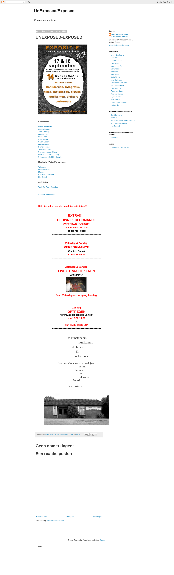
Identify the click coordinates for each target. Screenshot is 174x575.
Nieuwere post (41, 517)
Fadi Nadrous (116, 88)
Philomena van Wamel (119, 102)
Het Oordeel (115, 126)
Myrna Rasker (116, 97)
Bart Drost (114, 72)
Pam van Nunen (117, 94)
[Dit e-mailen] (85, 434)
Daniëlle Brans (44, 169)
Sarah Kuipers (43, 142)
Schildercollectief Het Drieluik (49, 157)
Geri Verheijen (43, 144)
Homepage (70, 517)
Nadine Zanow (43, 129)
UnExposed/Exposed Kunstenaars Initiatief (119, 36)
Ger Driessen (116, 69)
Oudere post (97, 517)
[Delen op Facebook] (93, 434)
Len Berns (114, 58)
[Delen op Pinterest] (96, 434)
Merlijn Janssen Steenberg (48, 154)
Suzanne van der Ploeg (47, 152)
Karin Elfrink (115, 77)
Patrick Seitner (44, 147)
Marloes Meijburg (117, 85)
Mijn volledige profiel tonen (119, 45)
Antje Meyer (43, 139)
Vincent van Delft (117, 66)
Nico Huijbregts (116, 80)
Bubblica (114, 118)
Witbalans (42, 167)
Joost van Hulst (44, 149)
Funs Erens (115, 74)
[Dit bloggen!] (88, 434)
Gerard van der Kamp (119, 83)
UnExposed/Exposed (54, 10)
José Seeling (43, 132)
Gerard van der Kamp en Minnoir (123, 120)
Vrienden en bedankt (46, 195)
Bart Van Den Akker (46, 175)
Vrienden (114, 138)
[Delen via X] (90, 434)
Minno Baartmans (45, 127)
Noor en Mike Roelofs (119, 123)
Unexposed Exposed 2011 (120, 148)
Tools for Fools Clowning (48, 187)
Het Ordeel (42, 177)
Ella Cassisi (115, 63)
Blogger (102, 540)
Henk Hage (42, 137)
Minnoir (41, 172)
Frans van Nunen (117, 91)
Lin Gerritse (42, 134)
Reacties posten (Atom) (55, 521)
